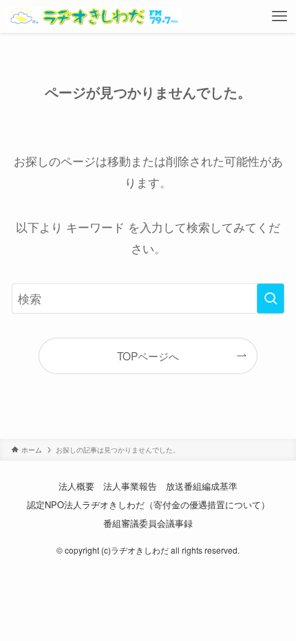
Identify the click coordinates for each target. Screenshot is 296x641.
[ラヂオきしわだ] (94, 16)
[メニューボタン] (279, 16)
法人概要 (76, 485)
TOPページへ (148, 355)
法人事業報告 (130, 485)
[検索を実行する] (270, 298)
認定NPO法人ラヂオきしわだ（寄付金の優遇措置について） (148, 504)
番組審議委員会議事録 (148, 523)
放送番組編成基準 (201, 485)
